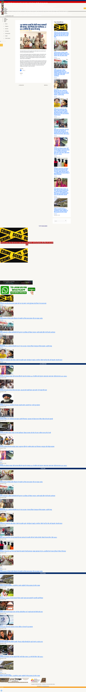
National (5, 11)
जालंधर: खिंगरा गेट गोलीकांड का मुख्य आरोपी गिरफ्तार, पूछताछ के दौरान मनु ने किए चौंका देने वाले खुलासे (26, 419)
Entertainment (7, 33)
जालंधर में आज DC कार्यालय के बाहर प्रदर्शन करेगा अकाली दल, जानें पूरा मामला (20, 405)
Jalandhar (5, 9)
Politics (5, 12)
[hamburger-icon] (85, 8)
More (5, 21)
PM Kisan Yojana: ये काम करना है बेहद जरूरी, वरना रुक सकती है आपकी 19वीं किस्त (21, 598)
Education (6, 19)
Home (5, 8)
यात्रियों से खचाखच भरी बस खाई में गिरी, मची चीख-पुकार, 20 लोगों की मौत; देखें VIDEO (21, 657)
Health (6, 35)
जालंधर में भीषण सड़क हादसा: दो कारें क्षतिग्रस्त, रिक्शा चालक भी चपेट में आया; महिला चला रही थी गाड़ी (25, 433)
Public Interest (7, 38)
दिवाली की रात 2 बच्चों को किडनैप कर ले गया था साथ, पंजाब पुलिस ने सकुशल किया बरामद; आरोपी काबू (27, 7)
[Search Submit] (65, 220)
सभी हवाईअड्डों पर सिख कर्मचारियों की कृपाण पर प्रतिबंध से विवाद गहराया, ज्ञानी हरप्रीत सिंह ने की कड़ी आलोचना (29, 6)
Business (6, 28)
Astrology (7, 31)
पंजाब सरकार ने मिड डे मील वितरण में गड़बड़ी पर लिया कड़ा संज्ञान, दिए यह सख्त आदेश (22, 5)
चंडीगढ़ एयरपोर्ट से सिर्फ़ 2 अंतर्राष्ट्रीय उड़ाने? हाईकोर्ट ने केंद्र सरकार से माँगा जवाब (21, 15)
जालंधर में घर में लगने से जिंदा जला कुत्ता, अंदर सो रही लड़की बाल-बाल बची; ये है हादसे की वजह (23, 390)
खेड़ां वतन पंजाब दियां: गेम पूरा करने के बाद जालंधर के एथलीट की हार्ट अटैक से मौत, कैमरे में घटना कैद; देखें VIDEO (29, 10)
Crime (5, 18)
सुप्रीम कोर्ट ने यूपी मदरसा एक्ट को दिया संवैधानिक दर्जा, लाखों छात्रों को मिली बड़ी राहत (21, 612)
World (6, 23)
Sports (5, 20)
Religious (6, 26)
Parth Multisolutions (45, 686)
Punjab (5, 10)
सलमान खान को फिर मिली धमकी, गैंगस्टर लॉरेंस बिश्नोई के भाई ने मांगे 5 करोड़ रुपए (21, 642)
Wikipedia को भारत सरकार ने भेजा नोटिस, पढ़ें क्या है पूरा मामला (16, 627)
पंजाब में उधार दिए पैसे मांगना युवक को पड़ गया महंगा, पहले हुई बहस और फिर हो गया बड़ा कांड (24, 3)
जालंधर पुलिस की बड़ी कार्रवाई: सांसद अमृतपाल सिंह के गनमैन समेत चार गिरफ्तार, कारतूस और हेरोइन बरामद (27, 446)
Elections (5, 13)
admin (56, 57)
